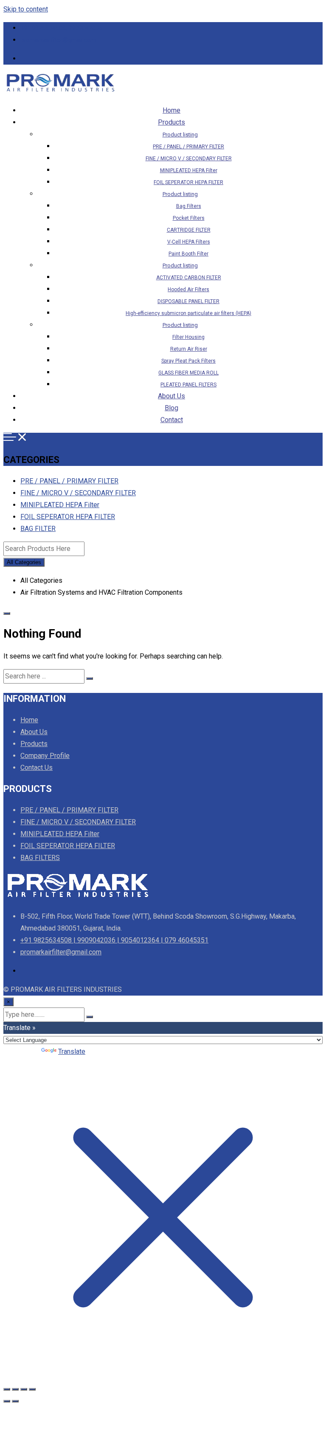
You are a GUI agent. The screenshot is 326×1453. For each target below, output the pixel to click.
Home (171, 110)
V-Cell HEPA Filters (188, 242)
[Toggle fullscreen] (15, 1389)
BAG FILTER (38, 529)
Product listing (180, 134)
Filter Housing (188, 337)
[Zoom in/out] (6, 1389)
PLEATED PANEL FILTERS (188, 385)
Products (171, 122)
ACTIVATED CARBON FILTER (188, 278)
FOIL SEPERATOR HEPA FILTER (188, 182)
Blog (171, 408)
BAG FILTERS (40, 858)
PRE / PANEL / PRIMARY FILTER (188, 147)
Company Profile (45, 756)
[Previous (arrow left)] (6, 1401)
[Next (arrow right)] (15, 1401)
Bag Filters (188, 206)
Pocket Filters (189, 218)
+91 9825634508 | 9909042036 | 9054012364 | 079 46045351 (114, 940)
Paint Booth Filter (188, 254)
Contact (171, 420)
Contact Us (36, 767)
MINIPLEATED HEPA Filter (188, 170)
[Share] (23, 1389)
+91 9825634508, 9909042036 (61, 28)
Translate (71, 1051)
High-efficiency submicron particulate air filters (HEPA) (188, 313)
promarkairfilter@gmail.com (58, 40)
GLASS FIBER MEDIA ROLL (188, 373)
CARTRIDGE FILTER (189, 230)
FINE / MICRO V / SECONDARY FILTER (189, 159)
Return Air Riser (188, 349)
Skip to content (25, 9)
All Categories (24, 562)
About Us (171, 396)
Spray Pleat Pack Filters (188, 361)
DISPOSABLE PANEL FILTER (188, 301)
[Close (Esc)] (32, 1389)
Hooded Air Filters (188, 289)
